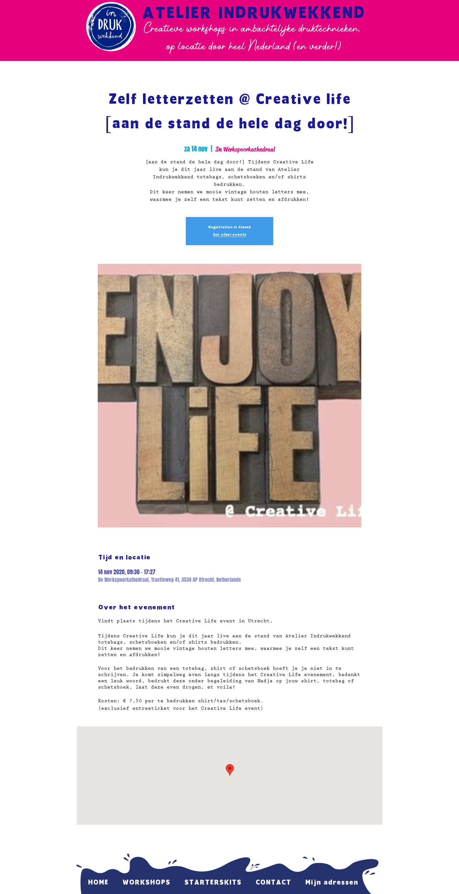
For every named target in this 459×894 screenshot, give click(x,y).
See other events (229, 235)
